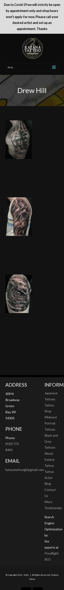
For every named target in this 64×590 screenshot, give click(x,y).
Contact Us (50, 493)
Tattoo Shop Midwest (50, 411)
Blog (47, 484)
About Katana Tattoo (49, 459)
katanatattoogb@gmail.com (24, 470)
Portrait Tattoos (49, 426)
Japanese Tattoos (51, 396)
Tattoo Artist (49, 475)
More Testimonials (51, 505)
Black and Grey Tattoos (51, 441)
